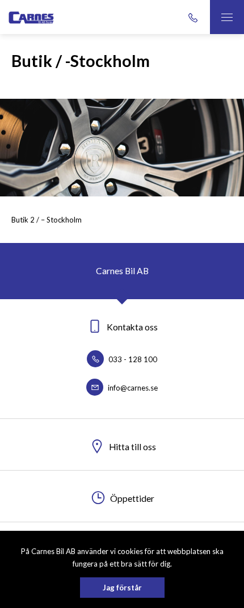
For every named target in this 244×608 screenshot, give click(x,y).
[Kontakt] (193, 17)
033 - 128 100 (132, 359)
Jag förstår (122, 587)
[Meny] (227, 17)
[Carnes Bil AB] (60, 16)
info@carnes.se (132, 387)
